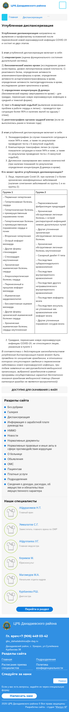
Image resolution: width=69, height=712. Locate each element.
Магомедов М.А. (29, 574)
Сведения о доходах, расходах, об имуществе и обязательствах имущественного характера (29, 487)
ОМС (11, 464)
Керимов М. (26, 558)
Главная (7, 659)
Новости (13, 435)
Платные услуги (17, 474)
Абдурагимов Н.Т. (30, 507)
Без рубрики (15, 407)
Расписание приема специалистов (14, 666)
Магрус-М (61, 707)
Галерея (13, 412)
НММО (12, 430)
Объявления (15, 459)
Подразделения (17, 479)
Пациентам (15, 469)
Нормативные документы (23, 440)
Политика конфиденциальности (49, 666)
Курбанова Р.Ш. (29, 591)
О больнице (15, 454)
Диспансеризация (19, 417)
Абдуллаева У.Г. (29, 541)
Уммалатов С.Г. (28, 524)
